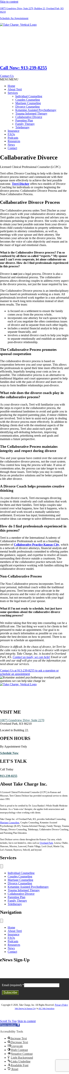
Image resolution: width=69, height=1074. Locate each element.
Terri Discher (20, 183)
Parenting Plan (24, 120)
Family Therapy (25, 124)
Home (11, 86)
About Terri (15, 89)
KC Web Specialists (46, 1008)
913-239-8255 (8, 775)
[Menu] (1, 866)
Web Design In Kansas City (25, 1008)
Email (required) (13, 985)
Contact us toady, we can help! (31, 657)
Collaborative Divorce (28, 117)
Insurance (13, 130)
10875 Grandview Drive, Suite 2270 (22, 720)
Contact (12, 148)
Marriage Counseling (28, 103)
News (11, 144)
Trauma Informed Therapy (31, 113)
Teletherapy (22, 127)
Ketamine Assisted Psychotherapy (35, 110)
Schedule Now (9, 753)
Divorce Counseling (27, 106)
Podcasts (13, 137)
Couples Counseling (27, 99)
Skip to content (9, 1)
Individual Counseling (28, 96)
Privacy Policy (61, 1005)
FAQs (11, 134)
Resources (14, 141)
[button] (7, 76)
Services (13, 92)
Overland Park (46, 843)
